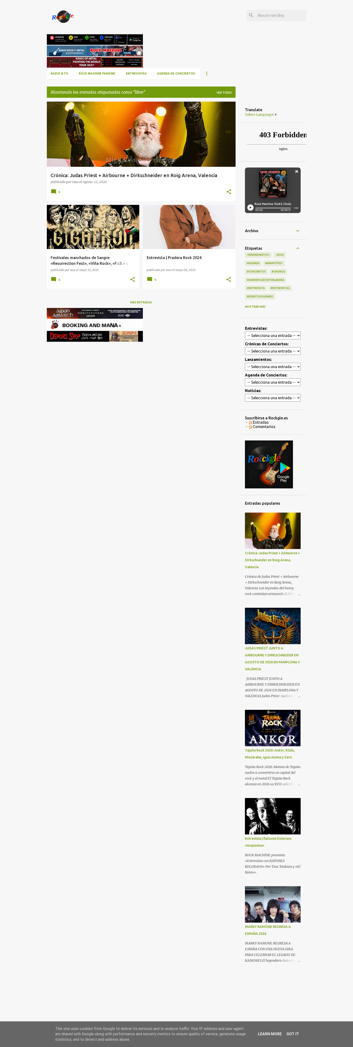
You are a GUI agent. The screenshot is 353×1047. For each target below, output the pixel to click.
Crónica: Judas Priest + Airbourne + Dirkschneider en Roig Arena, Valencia (272, 560)
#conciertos (256, 271)
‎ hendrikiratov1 (258, 254)
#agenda (253, 263)
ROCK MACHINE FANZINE (97, 73)
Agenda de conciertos (176, 73)
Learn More (270, 1034)
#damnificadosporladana (265, 279)
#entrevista (256, 288)
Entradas (260, 422)
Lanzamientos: (258, 359)
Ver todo (224, 92)
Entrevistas (136, 73)
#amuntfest (274, 263)
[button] (229, 192)
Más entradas (141, 302)
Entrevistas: (256, 328)
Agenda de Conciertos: (266, 375)
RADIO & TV (59, 73)
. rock (279, 254)
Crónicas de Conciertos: (267, 344)
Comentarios (263, 426)
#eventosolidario (260, 296)
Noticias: (253, 390)
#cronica (278, 271)
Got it (292, 1034)
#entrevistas (280, 288)
